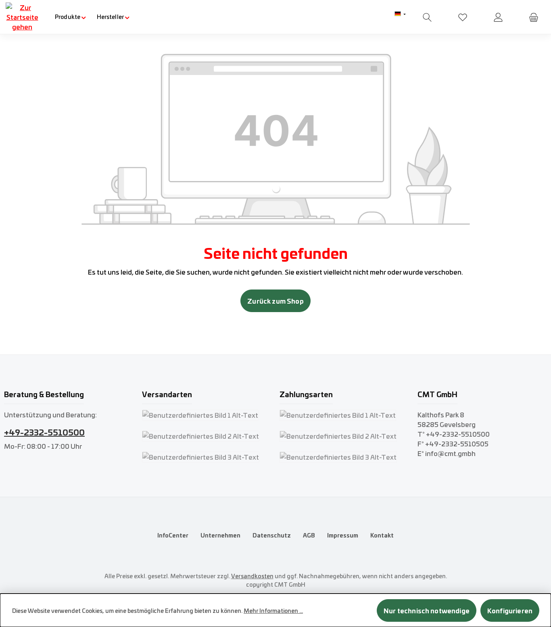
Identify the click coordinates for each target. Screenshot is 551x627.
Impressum (342, 535)
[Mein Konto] (498, 17)
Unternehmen (220, 535)
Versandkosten (252, 576)
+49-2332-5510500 (44, 431)
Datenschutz (272, 535)
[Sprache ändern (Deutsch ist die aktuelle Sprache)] (400, 14)
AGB (309, 535)
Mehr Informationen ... (273, 610)
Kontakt (382, 535)
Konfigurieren (509, 610)
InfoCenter (172, 535)
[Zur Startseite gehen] (22, 16)
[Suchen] (427, 17)
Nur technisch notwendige (427, 610)
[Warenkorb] (533, 17)
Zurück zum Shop (275, 300)
